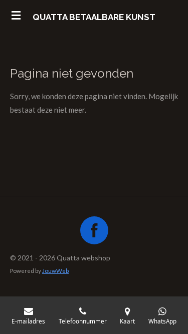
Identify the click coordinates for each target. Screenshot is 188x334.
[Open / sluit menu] (16, 15)
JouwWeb (55, 270)
